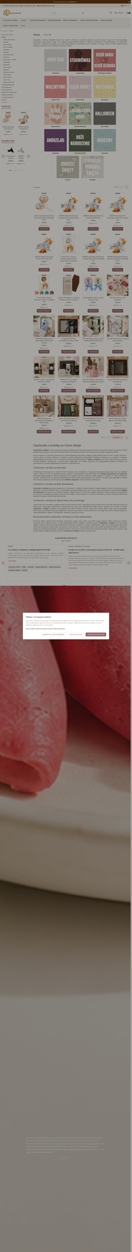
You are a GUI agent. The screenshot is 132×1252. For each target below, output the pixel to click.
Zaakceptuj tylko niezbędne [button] (53, 634)
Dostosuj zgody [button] (76, 634)
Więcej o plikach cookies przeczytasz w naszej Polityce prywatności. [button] (45, 628)
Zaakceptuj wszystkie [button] (95, 634)
